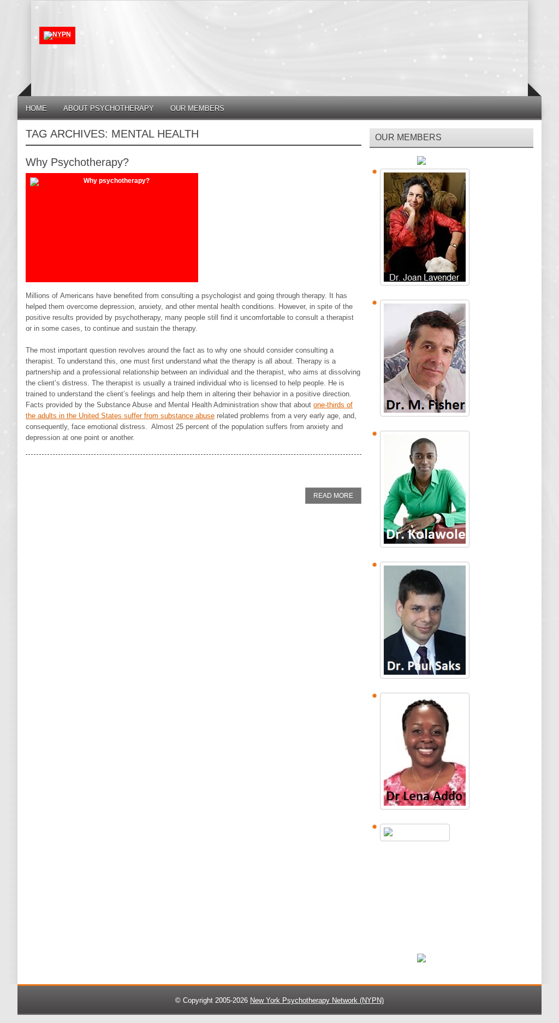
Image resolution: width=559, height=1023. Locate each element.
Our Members (197, 108)
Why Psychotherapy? (77, 162)
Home (36, 108)
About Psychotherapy (108, 108)
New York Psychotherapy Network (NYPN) (317, 1000)
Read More (333, 495)
